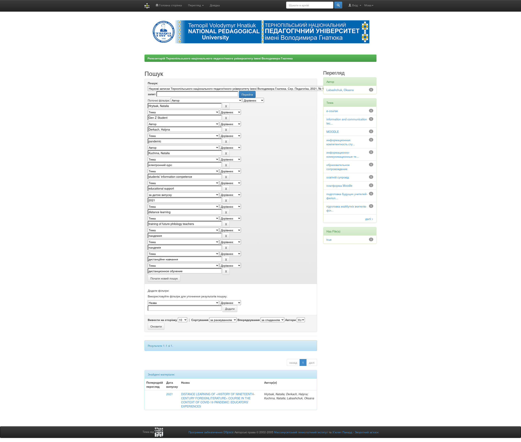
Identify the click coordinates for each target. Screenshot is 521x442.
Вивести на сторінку (162, 320)
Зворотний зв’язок (367, 432)
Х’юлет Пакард (342, 432)
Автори (290, 320)
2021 (169, 394)
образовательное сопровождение (338, 167)
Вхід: (355, 5)
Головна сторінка (170, 5)
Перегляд (195, 5)
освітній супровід (337, 177)
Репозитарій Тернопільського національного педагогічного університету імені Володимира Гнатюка (220, 58)
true (329, 240)
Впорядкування (249, 320)
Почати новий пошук (164, 278)
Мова (367, 5)
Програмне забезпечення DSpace (211, 432)
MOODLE (332, 132)
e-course (332, 111)
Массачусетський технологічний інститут (301, 432)
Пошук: (153, 83)
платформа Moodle (339, 185)
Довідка (215, 5)
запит (152, 94)
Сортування (199, 320)
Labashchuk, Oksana (340, 90)
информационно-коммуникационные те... (342, 154)
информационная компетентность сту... (340, 142)
